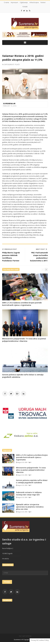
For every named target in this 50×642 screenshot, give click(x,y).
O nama (6, 2)
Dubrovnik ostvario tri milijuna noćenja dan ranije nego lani (29, 493)
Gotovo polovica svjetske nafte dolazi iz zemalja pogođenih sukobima (31, 481)
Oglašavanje (24, 2)
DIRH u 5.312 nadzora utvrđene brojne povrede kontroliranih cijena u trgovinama (22, 303)
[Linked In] (27, 11)
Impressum (14, 2)
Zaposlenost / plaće (12, 64)
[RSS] (29, 11)
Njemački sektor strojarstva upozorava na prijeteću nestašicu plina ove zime (30, 506)
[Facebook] (21, 11)
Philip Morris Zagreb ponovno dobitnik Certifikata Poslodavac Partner (11, 256)
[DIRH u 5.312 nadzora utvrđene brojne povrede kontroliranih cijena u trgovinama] (8, 458)
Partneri (43, 2)
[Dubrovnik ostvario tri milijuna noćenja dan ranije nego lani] (8, 496)
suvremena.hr (9, 103)
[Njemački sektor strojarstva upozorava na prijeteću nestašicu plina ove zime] (8, 508)
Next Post (40, 249)
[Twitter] (24, 11)
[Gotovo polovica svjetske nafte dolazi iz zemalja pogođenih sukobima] (8, 484)
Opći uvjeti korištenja (25, 636)
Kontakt (25, 7)
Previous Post (10, 249)
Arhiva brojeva (34, 2)
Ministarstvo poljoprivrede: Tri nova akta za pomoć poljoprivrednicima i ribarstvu (24, 339)
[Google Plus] (17, 393)
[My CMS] (25, 23)
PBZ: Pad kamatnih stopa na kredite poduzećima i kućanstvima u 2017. (39, 256)
